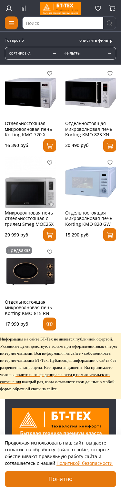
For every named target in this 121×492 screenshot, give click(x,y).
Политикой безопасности (84, 463)
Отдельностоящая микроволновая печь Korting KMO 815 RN (28, 307)
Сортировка (19, 53)
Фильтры (72, 53)
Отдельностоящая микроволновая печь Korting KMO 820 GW (88, 218)
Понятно (60, 479)
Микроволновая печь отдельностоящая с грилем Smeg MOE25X (29, 218)
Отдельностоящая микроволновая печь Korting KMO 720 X (28, 129)
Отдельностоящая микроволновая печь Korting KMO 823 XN (88, 129)
